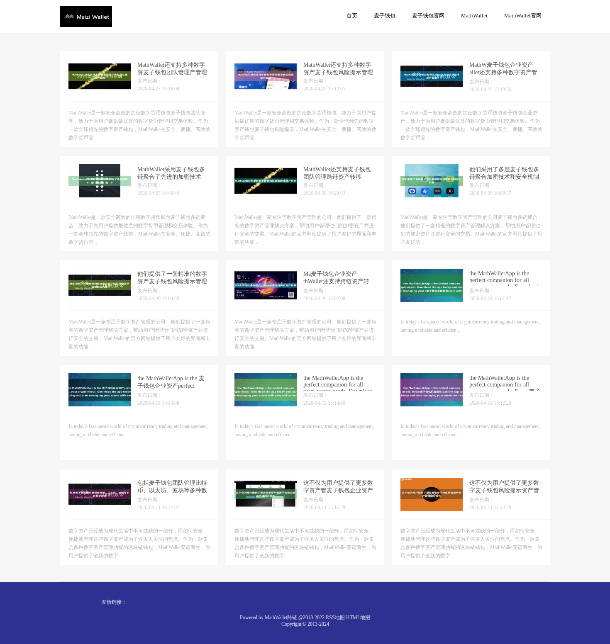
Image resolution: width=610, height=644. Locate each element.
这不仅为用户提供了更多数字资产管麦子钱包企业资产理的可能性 (338, 490)
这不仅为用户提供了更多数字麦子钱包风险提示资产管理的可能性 (504, 490)
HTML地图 (358, 617)
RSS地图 (335, 617)
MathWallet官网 (523, 15)
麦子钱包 (384, 15)
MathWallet (474, 15)
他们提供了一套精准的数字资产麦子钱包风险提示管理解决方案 (172, 281)
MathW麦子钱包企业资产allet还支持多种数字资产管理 (503, 72)
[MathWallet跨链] (86, 16)
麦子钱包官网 (428, 15)
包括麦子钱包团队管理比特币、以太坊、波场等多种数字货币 (172, 490)
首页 (351, 15)
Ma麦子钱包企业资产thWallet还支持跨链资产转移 (336, 281)
